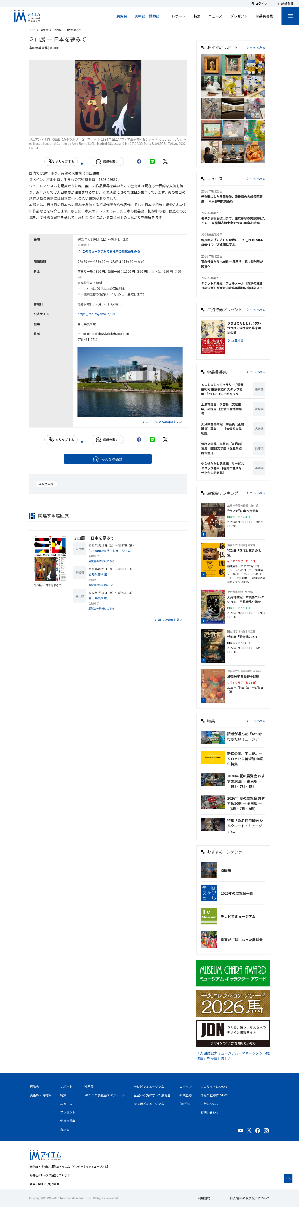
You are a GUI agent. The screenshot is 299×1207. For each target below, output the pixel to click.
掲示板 (64, 1129)
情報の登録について (214, 1095)
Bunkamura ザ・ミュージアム (109, 550)
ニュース (215, 16)
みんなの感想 (111, 459)
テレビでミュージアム (238, 916)
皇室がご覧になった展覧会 (242, 939)
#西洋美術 (46, 484)
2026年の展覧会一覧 (237, 893)
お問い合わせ (210, 1112)
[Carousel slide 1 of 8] (71, 130)
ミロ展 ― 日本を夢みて (93, 538)
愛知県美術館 (97, 574)
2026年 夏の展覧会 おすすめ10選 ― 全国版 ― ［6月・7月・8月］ (246, 803)
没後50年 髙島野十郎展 (243, 676)
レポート (179, 16)
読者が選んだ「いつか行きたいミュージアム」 (246, 736)
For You (184, 1103)
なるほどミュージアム (149, 1103)
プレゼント (239, 16)
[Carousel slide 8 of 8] (144, 130)
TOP (32, 30)
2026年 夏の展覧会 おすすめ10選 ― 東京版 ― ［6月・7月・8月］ (246, 781)
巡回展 (226, 870)
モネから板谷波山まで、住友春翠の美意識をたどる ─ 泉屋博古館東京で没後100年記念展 (233, 220)
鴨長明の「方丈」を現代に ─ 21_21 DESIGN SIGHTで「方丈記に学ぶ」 (232, 242)
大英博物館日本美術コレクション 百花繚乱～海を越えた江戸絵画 (245, 599)
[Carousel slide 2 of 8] (81, 130)
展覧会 (121, 16)
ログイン (185, 1086)
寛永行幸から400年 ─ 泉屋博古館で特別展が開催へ (232, 263)
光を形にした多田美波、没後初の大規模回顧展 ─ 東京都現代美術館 (231, 198)
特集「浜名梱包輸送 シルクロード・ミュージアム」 (245, 826)
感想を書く (110, 161)
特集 (197, 16)
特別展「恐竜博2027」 (243, 636)
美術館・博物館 (147, 16)
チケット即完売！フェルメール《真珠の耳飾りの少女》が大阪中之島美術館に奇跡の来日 (231, 285)
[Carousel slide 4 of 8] (102, 130)
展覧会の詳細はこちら (101, 561)
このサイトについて (214, 1086)
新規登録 (185, 1095)
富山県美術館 (97, 598)
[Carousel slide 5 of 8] (113, 130)
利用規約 (204, 1198)
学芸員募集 (264, 16)
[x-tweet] (165, 161)
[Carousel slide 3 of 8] (92, 130)
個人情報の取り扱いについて (250, 1198)
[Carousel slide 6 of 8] (123, 130)
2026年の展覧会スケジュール (104, 1095)
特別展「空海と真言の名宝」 (244, 552)
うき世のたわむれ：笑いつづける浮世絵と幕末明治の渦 (244, 328)
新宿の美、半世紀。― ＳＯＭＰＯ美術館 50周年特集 (245, 759)
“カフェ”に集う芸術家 (242, 511)
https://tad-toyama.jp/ (94, 314)
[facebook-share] (139, 161)
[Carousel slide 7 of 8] (134, 130)
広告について (210, 1103)
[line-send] (152, 161)
